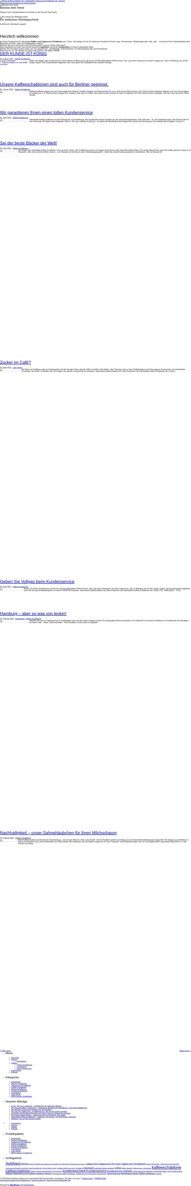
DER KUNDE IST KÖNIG (23, 53)
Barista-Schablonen (19, 1084)
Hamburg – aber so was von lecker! (33, 613)
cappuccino (92, 1164)
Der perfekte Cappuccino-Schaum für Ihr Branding (31, 1110)
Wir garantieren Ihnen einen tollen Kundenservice (46, 112)
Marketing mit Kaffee (24, 1173)
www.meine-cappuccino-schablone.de (15, 1180)
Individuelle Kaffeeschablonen (104, 1168)
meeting (40, 1173)
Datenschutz (87, 1178)
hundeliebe (79, 1168)
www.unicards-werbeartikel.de (59, 1180)
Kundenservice (96, 1171)
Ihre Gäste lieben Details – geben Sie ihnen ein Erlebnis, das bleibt (38, 1115)
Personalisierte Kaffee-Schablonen (63, 1174)
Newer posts (185, 1051)
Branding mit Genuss (78, 1164)
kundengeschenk (74, 1171)
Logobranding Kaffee (160, 1171)
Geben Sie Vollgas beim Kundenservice (37, 581)
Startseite (4, 3)
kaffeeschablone (166, 1167)
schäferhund (80, 1174)
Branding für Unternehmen (61, 1164)
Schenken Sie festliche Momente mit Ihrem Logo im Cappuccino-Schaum (41, 1113)
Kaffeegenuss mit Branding (142, 1168)
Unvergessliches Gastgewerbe (95, 1174)
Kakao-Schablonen (18, 1089)
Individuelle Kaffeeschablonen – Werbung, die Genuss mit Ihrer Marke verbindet (43, 1117)
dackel (148, 1164)
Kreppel (39, 1171)
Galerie (17, 3)
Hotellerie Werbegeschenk (66, 1168)
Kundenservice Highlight (119, 1171)
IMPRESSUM (100, 1178)
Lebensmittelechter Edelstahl (142, 1171)
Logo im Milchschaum (174, 1171)
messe (47, 1173)
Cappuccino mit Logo (109, 1164)
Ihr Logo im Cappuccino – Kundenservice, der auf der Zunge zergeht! (39, 1111)
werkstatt (158, 1174)
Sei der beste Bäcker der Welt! (28, 143)
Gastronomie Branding (13, 1168)
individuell (88, 1168)
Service (11, 3)
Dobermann (155, 1164)
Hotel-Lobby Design (49, 1168)
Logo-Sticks (17, 368)
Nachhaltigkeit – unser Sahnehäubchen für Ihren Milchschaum (58, 832)
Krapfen (33, 1171)
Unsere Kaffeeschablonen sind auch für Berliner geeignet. (54, 84)
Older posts (5, 1051)
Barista (25, 1164)
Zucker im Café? (15, 362)
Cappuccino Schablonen (133, 1164)
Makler (9, 1173)
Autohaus (13, 1163)
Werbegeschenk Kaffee (133, 1173)
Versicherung (113, 1173)
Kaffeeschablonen (18, 1171)
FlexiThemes (29, 1185)
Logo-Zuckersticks (24, 1069)
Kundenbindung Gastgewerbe (52, 1171)
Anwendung (20, 619)
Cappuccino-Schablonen (21, 1085)
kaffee (118, 1168)
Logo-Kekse (24, 3)
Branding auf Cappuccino (43, 1164)
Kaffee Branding (127, 1168)
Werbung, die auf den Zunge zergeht (26, 1119)
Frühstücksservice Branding (169, 1164)
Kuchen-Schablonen (19, 1091)
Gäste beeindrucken (36, 1168)
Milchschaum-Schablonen (21, 1096)
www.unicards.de (38, 1180)
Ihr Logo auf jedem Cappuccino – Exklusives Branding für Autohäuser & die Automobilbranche (49, 1108)
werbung (150, 1173)
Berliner (31, 1164)
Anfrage (32, 3)
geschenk (24, 1168)
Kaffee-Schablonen (22, 59)
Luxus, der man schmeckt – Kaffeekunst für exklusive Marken (36, 1106)
